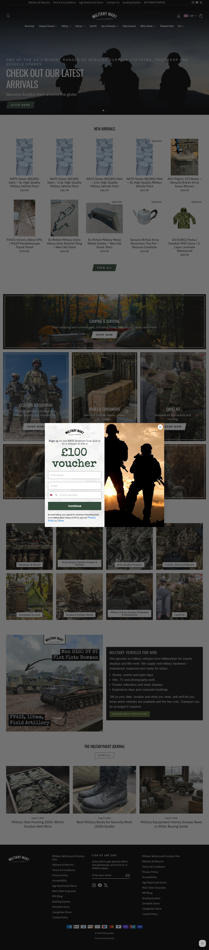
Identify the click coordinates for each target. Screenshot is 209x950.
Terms (60, 520)
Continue (74, 506)
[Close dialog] (160, 427)
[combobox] (53, 495)
